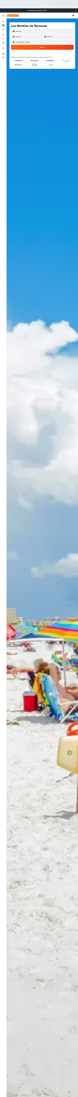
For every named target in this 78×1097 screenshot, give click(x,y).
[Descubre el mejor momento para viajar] (3, 43)
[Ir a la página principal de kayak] (13, 15)
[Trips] (3, 48)
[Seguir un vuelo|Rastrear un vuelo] (3, 39)
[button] (76, 10)
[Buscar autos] (3, 29)
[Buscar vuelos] (3, 21)
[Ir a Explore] (3, 35)
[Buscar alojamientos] (3, 25)
